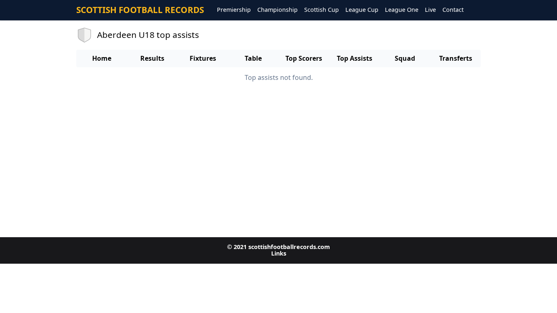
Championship (277, 10)
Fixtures (203, 58)
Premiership (234, 10)
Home (101, 58)
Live (430, 10)
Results (152, 58)
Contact (453, 10)
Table (253, 58)
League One (401, 10)
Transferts (455, 58)
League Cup (361, 10)
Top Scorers (303, 58)
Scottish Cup (321, 10)
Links (278, 253)
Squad (405, 58)
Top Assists (354, 58)
